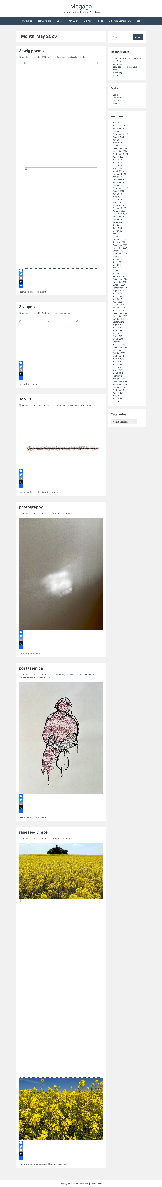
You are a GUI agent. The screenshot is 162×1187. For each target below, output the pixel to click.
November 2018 (120, 350)
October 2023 (119, 185)
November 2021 (120, 248)
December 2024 (120, 148)
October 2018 (119, 353)
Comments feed (120, 100)
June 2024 (117, 162)
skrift (82, 57)
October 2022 (119, 219)
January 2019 (119, 344)
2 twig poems (31, 50)
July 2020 (117, 293)
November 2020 (120, 282)
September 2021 (120, 253)
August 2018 (118, 359)
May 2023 (117, 199)
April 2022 (117, 233)
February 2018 (119, 376)
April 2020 (117, 302)
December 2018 (120, 347)
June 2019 (117, 330)
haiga (100, 21)
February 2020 (119, 307)
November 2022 (120, 216)
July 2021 (117, 259)
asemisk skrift (73, 57)
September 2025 (120, 134)
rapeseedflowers (47, 1164)
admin (25, 57)
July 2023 (117, 194)
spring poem (118, 64)
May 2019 (117, 333)
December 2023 (120, 179)
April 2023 (117, 202)
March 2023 (118, 205)
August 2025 (118, 137)
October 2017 (119, 387)
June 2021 (117, 262)
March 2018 (118, 373)
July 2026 (117, 123)
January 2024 (119, 177)
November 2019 (120, 316)
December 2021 (120, 245)
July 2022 (117, 225)
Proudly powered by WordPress (74, 1183)
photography (31, 507)
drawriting (117, 72)
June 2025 (117, 142)
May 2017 (117, 401)
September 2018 (120, 356)
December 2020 (120, 279)
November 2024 (120, 151)
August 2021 (118, 256)
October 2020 (119, 285)
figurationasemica (27, 677)
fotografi (56, 513)
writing (89, 405)
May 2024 (117, 165)
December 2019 (120, 313)
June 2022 (117, 228)
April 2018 (117, 370)
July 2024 (117, 160)
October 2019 (119, 319)
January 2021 (119, 276)
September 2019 (120, 322)
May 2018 (117, 367)
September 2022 (120, 222)
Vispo (137, 21)
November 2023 (120, 182)
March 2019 (118, 339)
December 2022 (120, 214)
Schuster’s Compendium (120, 21)
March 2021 (118, 270)
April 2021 (117, 268)
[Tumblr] (61, 282)
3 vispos (27, 306)
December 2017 (120, 381)
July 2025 (117, 140)
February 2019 (119, 342)
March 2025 (118, 145)
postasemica (31, 668)
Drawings (88, 21)
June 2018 (117, 364)
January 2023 (119, 211)
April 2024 (117, 168)
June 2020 (117, 296)
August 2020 (118, 290)
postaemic (40, 677)
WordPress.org (119, 103)
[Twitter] (61, 274)
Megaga (81, 6)
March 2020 (118, 305)
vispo (54, 313)
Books (59, 21)
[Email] (61, 278)
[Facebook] (61, 270)
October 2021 (119, 251)
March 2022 (118, 236)
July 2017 (117, 396)
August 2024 (118, 157)
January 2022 (119, 242)
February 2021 (119, 273)
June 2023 (117, 197)
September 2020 (120, 288)
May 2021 (117, 265)
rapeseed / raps (33, 832)
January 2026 (119, 125)
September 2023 (120, 188)
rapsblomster (62, 1164)
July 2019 (117, 327)
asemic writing (44, 21)
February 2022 (119, 239)
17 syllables (27, 21)
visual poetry (64, 313)
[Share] (61, 286)
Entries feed (118, 97)
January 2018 (119, 378)
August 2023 (118, 191)
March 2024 (118, 171)
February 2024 (119, 174)
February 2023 (119, 208)
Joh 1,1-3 (27, 399)
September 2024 (120, 154)
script (115, 75)
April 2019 (117, 336)
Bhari (99, 1183)
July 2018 (117, 361)
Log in (115, 95)
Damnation (73, 21)
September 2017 (120, 390)
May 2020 (117, 299)
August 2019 (118, 324)
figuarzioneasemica (88, 674)
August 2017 (118, 393)
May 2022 (117, 231)
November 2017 (120, 384)
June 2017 (117, 398)
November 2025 (120, 128)
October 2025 (119, 131)
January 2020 (119, 310)
